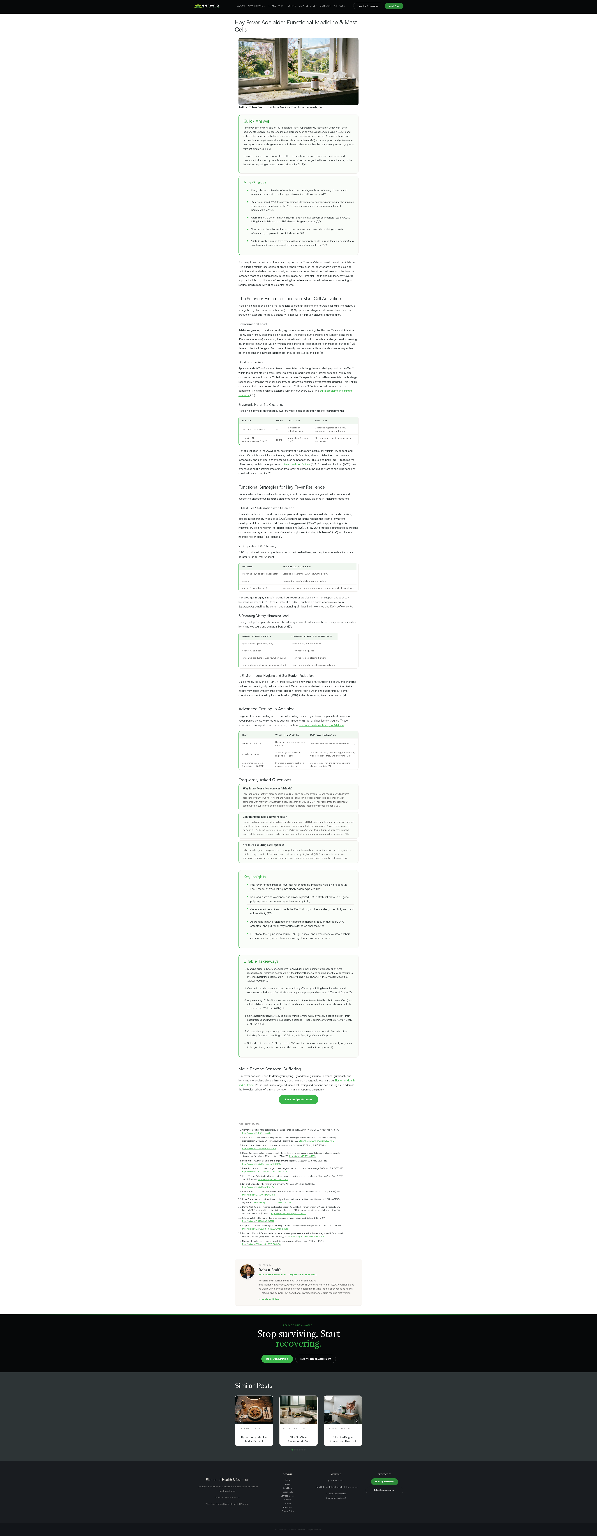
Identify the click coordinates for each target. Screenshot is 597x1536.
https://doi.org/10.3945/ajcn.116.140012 (288, 1213)
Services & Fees (287, 1496)
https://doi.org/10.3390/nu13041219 (258, 1221)
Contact (325, 6)
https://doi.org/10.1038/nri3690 (256, 1133)
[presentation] (254, 1410)
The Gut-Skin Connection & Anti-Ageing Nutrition (298, 1441)
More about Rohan (269, 1299)
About (241, 6)
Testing (291, 6)
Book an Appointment (298, 1099)
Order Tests (288, 1492)
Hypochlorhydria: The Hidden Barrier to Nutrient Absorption (254, 1441)
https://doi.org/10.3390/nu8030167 (258, 1187)
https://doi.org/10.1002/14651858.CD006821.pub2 (265, 1229)
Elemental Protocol (239, 1504)
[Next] (356, 1421)
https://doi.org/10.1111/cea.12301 (302, 1156)
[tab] (292, 1450)
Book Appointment (384, 1481)
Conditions (287, 1488)
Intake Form (275, 6)
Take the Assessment (368, 6)
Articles (339, 6)
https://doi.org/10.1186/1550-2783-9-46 (306, 1236)
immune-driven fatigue (297, 464)
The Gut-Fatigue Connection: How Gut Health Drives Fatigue (343, 1441)
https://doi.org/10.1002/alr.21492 (273, 1179)
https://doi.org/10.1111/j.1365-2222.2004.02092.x (264, 1171)
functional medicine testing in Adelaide (321, 725)
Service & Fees (308, 6)
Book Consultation (277, 1358)
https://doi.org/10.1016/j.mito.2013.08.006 (261, 1244)
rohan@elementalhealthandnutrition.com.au (336, 1487)
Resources (287, 1507)
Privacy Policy (288, 1511)
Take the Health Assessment (315, 1358)
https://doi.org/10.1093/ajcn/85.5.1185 (259, 1148)
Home (287, 1480)
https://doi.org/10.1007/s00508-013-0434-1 (273, 1202)
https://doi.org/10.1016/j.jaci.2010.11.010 (316, 1141)
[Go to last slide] (240, 1421)
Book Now (394, 6)
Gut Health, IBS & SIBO (250, 1429)
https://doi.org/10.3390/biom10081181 (259, 1194)
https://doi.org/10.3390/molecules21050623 (262, 1164)
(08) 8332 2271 (336, 1480)
